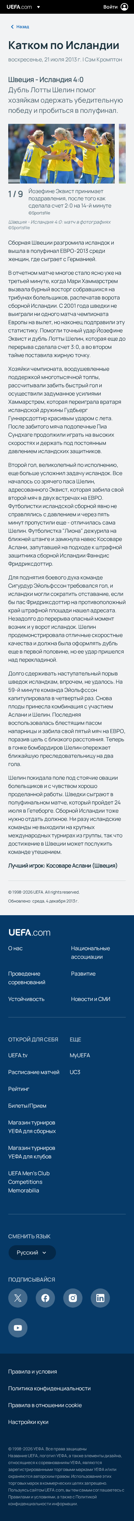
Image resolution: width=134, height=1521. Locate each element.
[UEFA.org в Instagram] (72, 1305)
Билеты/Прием (27, 1105)
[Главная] (29, 932)
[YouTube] (17, 1335)
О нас (15, 948)
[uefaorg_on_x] (17, 1305)
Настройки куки (28, 1422)
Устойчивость (26, 999)
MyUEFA (80, 1055)
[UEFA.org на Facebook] (45, 1305)
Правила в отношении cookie (45, 1405)
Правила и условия (32, 1371)
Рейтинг (18, 1089)
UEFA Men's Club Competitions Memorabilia (28, 1181)
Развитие (83, 973)
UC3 (75, 1072)
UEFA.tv (17, 1055)
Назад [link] (22, 27)
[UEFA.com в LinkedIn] (100, 1305)
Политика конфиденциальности (49, 1388)
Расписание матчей (33, 1072)
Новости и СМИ (90, 999)
